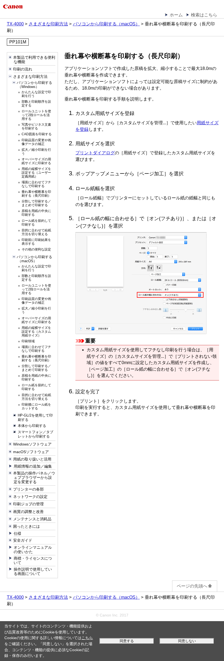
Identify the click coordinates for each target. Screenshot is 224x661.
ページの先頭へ (192, 586)
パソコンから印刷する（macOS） (106, 24)
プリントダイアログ (95, 153)
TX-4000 (15, 24)
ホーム (176, 15)
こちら (87, 638)
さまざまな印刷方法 (48, 24)
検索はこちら (204, 15)
